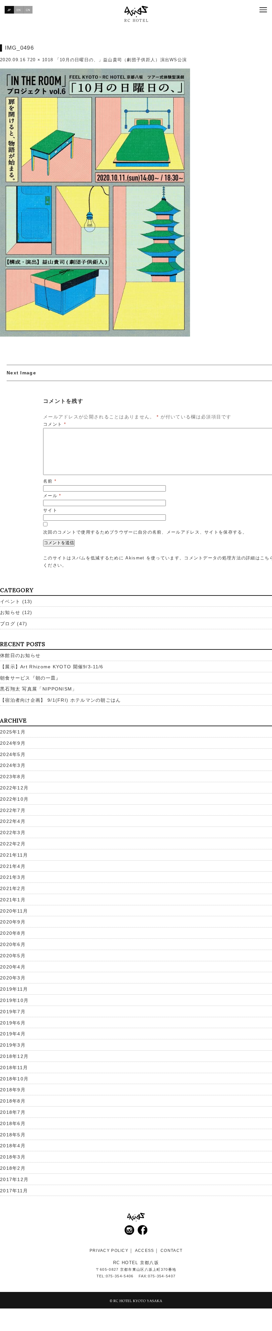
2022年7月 (13, 810)
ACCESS (144, 1250)
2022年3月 (13, 832)
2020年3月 (13, 977)
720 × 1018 (40, 59)
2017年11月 (14, 1190)
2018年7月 (13, 1112)
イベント (10, 601)
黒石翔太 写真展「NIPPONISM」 (38, 688)
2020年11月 (14, 911)
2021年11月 (14, 855)
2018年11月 (14, 1067)
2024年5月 (13, 754)
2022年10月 (14, 799)
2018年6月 (13, 1123)
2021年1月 (13, 899)
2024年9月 (13, 743)
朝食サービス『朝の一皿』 (30, 678)
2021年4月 (13, 866)
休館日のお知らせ (20, 655)
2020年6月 (13, 944)
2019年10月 (14, 1000)
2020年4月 (13, 967)
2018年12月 (14, 1056)
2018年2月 (13, 1168)
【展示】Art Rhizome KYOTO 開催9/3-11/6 (51, 666)
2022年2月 (13, 843)
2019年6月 (13, 1022)
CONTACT (171, 1250)
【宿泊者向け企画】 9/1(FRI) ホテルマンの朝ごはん (60, 700)
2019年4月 (13, 1033)
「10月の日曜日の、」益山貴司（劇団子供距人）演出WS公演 (121, 59)
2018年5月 (13, 1134)
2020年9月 (13, 922)
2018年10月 (14, 1078)
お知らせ (10, 612)
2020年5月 (13, 955)
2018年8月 (13, 1101)
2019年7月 (13, 1011)
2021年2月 (13, 888)
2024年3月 (13, 765)
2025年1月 (13, 732)
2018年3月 (13, 1157)
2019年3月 (13, 1045)
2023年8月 (13, 776)
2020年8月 (13, 933)
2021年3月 (13, 877)
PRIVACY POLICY (109, 1250)
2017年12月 (14, 1179)
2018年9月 (13, 1089)
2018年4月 (13, 1145)
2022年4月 (13, 821)
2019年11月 (14, 989)
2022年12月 (14, 787)
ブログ (7, 623)
